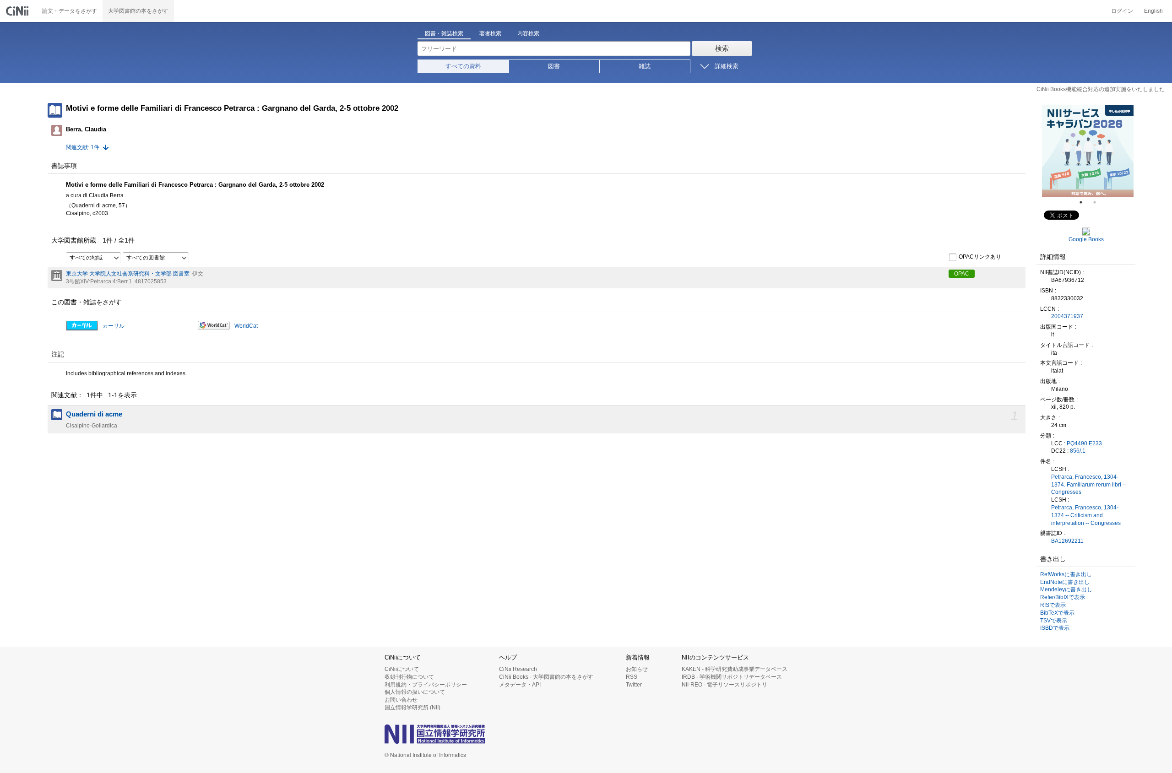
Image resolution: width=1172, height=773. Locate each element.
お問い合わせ (401, 700)
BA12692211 (1067, 541)
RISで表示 (1053, 605)
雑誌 (645, 66)
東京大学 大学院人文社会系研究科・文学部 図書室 (128, 273)
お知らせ (637, 669)
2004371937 (1067, 316)
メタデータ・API (520, 684)
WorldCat (246, 326)
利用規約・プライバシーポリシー (426, 684)
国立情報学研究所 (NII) (412, 707)
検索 (722, 48)
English (1153, 11)
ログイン (1122, 11)
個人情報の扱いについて (415, 692)
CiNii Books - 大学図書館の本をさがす (546, 677)
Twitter (634, 684)
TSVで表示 (1053, 620)
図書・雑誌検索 (444, 33)
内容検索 (528, 33)
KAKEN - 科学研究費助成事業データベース (734, 669)
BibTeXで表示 (1057, 613)
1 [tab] (1084, 202)
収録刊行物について (409, 677)
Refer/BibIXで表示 (1062, 597)
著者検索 (490, 33)
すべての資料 (463, 66)
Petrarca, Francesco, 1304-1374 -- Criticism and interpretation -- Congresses (1086, 515)
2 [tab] (1098, 202)
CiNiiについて (402, 669)
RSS (631, 677)
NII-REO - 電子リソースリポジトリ (724, 684)
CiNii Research (518, 669)
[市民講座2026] (1124, 151)
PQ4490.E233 (1084, 443)
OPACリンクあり (980, 257)
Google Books (1086, 239)
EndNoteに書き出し (1065, 582)
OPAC (961, 273)
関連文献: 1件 (82, 147)
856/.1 (1077, 451)
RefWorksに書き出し (1066, 574)
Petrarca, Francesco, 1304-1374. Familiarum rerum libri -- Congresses (1088, 485)
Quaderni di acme (94, 414)
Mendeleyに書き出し (1066, 589)
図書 (554, 66)
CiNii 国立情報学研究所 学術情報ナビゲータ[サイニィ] (18, 11)
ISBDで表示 (1054, 628)
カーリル (114, 326)
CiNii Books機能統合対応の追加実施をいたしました (1100, 89)
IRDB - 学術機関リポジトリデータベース (732, 677)
